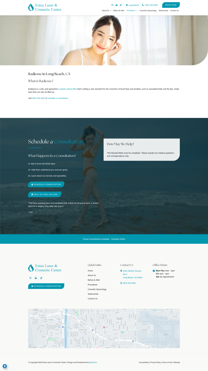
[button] (171, 5)
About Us (92, 275)
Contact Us (93, 298)
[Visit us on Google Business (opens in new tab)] (116, 5)
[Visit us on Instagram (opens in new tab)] (112, 5)
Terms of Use (167, 362)
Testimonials (93, 294)
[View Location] (127, 5)
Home (90, 270)
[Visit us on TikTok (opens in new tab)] (120, 5)
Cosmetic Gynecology (97, 289)
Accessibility (144, 362)
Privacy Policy (155, 362)
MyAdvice (93, 362)
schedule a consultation (58, 98)
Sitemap (177, 362)
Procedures (92, 284)
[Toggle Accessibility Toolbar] (4, 366)
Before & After (94, 280)
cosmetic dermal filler (68, 89)
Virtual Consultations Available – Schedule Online (104, 239)
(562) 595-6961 (38, 98)
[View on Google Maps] (104, 328)
